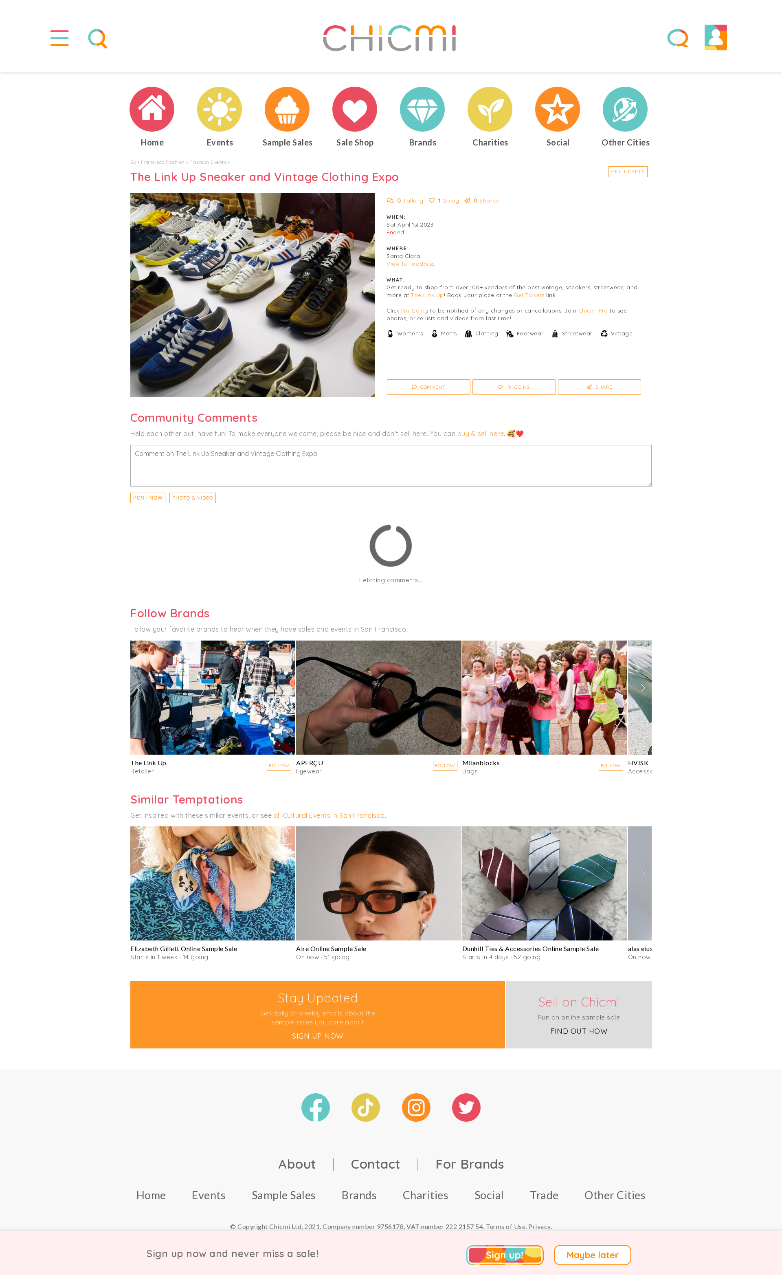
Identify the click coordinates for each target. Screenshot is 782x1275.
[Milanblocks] (544, 698)
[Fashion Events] (220, 109)
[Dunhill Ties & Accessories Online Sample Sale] (544, 883)
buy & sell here (480, 433)
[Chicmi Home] (152, 109)
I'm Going (414, 310)
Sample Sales (284, 1195)
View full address (411, 263)
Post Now (148, 498)
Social (489, 1195)
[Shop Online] (355, 109)
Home (151, 1195)
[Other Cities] (625, 109)
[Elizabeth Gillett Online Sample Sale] (212, 883)
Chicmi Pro (593, 310)
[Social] (558, 109)
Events (209, 1195)
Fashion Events (208, 162)
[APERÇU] (378, 698)
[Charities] (490, 109)
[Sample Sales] (287, 109)
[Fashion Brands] (423, 109)
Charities (426, 1195)
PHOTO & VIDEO (192, 498)
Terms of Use (505, 1226)
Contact (376, 1164)
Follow (279, 765)
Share (603, 387)
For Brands (469, 1164)
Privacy (539, 1226)
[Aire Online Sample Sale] (378, 883)
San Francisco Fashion (157, 162)
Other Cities (615, 1195)
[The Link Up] (212, 698)
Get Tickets (628, 171)
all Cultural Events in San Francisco (329, 815)
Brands (359, 1195)
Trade (544, 1195)
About (297, 1164)
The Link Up (427, 295)
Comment (432, 387)
